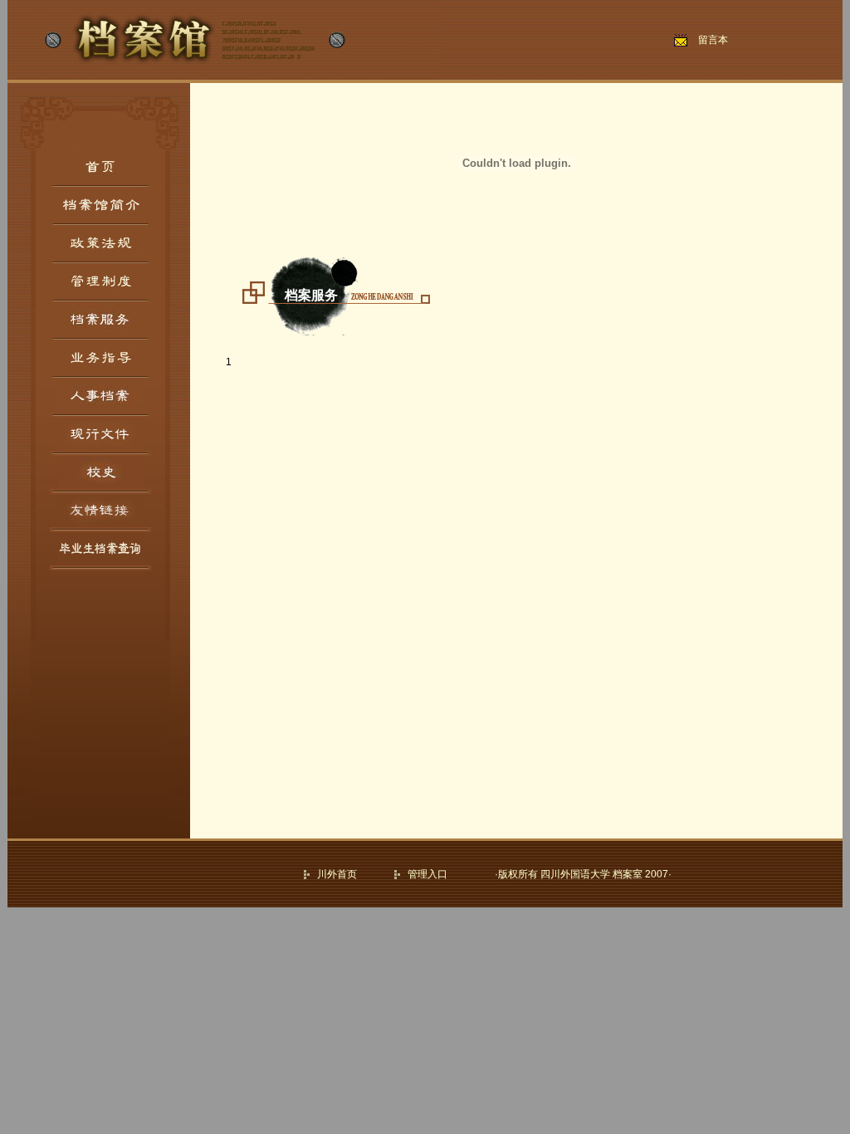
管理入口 (427, 874)
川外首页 (337, 874)
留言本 (713, 40)
